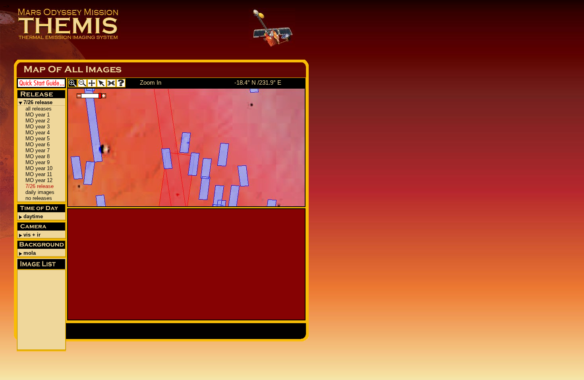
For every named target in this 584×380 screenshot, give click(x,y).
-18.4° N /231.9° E (257, 82)
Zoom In (150, 82)
